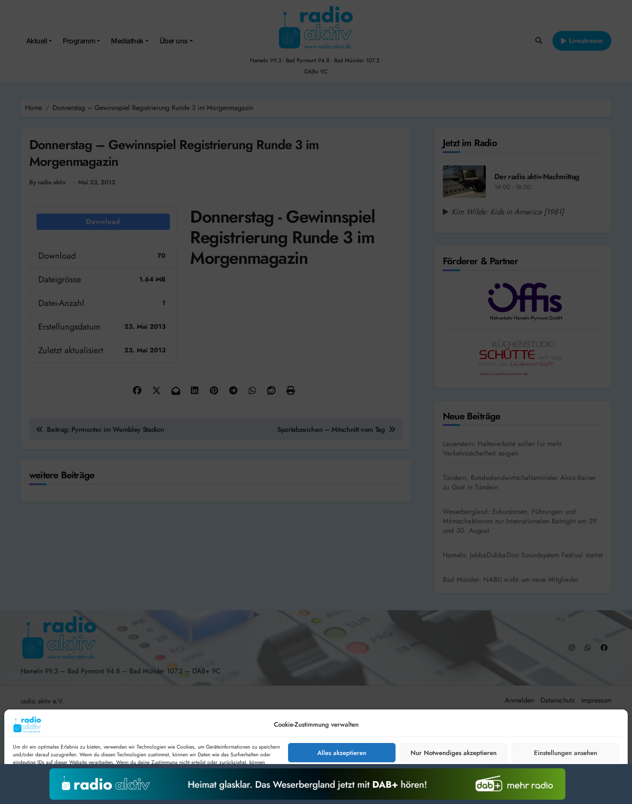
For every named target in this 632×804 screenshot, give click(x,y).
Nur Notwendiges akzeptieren (454, 753)
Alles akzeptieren (341, 753)
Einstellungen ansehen (565, 753)
